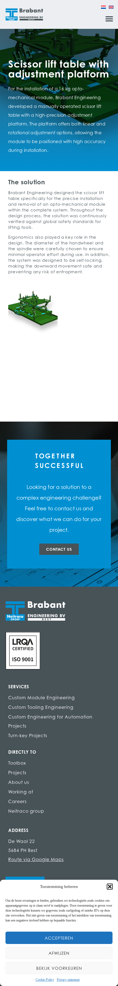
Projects (17, 772)
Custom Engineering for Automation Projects (50, 721)
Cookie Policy (45, 980)
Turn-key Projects (27, 735)
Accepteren (59, 937)
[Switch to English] (111, 7)
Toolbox (17, 763)
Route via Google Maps (36, 859)
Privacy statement (68, 980)
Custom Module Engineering (41, 697)
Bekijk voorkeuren (59, 968)
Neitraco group (26, 811)
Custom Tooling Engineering (41, 707)
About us (18, 782)
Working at (20, 792)
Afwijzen (59, 953)
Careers (17, 801)
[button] (110, 886)
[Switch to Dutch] (103, 7)
